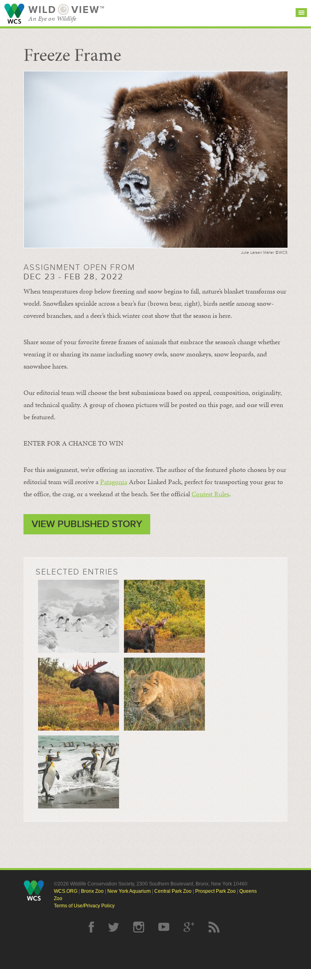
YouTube (163, 927)
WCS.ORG (65, 891)
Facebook (91, 927)
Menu (301, 12)
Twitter (113, 927)
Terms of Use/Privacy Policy (84, 906)
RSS (214, 927)
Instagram (138, 927)
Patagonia (113, 482)
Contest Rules (210, 494)
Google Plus (188, 927)
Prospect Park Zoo (215, 891)
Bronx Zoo (92, 891)
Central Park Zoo (173, 891)
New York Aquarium (129, 891)
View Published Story (87, 524)
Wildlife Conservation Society (14, 13)
